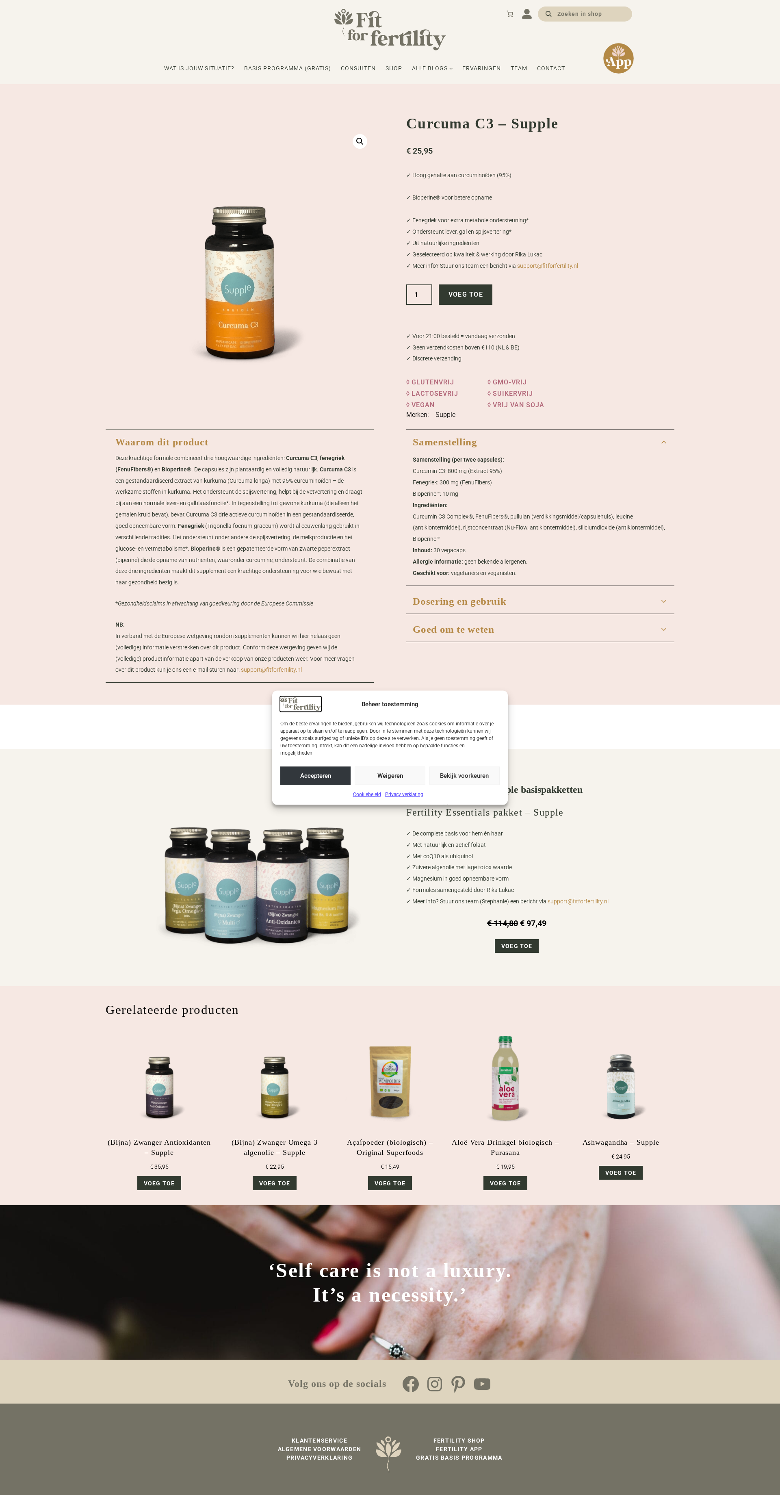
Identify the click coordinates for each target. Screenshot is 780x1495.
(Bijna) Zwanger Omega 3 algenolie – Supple (275, 1147)
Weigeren (390, 775)
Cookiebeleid (367, 794)
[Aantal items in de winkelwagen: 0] (510, 14)
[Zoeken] (548, 13)
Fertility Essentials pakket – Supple (484, 812)
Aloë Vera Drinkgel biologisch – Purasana (505, 1147)
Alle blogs (430, 68)
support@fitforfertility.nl (547, 266)
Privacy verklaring (404, 794)
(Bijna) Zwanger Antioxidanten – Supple (159, 1147)
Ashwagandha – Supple (621, 1142)
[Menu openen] (527, 14)
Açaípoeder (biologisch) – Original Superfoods (390, 1147)
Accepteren (315, 775)
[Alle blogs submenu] (451, 68)
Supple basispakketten (536, 789)
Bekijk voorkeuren (464, 775)
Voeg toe (465, 294)
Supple (445, 415)
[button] (360, 141)
